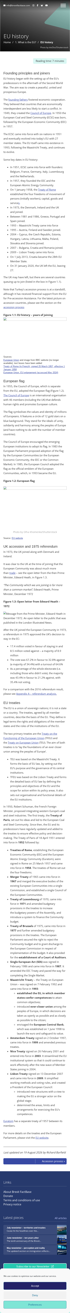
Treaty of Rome (47, 189)
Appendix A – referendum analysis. (36, 694)
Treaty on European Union (23, 742)
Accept (35, 1285)
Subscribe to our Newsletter (32, 1266)
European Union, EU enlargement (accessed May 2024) (30, 372)
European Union (11, 360)
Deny (35, 1295)
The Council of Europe (16, 395)
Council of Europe (40, 113)
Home (7, 42)
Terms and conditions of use (21, 1200)
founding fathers (18, 99)
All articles (61, 1218)
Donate (8, 1196)
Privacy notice (12, 1204)
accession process (13, 307)
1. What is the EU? (25, 42)
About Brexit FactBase (17, 1192)
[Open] (63, 5)
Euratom (8, 1121)
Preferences (35, 1304)
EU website (17, 538)
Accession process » (53, 1161)
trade (12, 573)
